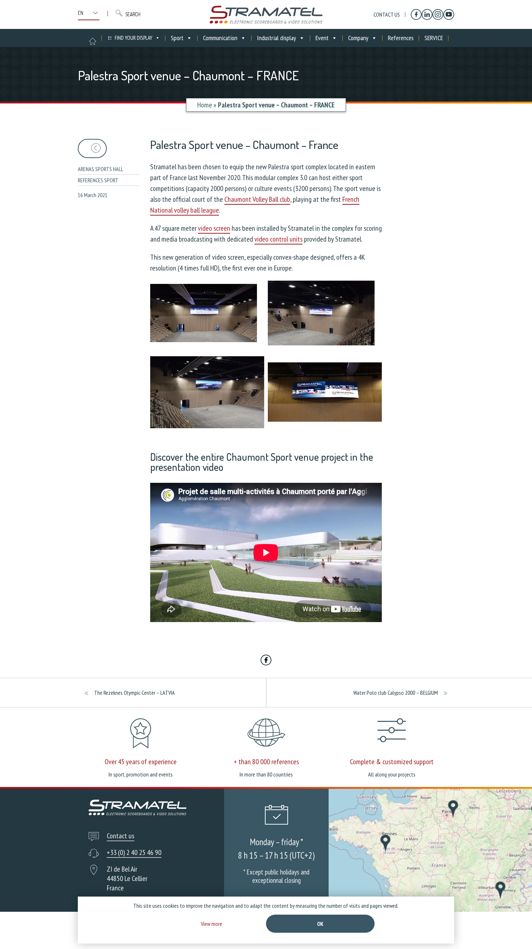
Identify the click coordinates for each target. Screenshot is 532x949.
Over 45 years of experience (141, 761)
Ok (320, 923)
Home (204, 105)
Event (322, 38)
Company (358, 38)
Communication (220, 38)
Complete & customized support (392, 761)
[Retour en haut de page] (513, 930)
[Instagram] (437, 14)
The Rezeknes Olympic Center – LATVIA (134, 692)
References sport (98, 180)
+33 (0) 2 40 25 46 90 (134, 852)
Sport (177, 38)
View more (211, 923)
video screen (214, 228)
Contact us (386, 14)
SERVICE (434, 38)
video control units (278, 239)
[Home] (266, 14)
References (401, 38)
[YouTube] (448, 14)
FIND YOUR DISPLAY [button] (133, 37)
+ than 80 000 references (266, 761)
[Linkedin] (427, 14)
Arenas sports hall (100, 169)
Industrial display (276, 38)
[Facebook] (416, 14)
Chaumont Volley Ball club (257, 199)
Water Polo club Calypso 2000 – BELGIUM (395, 692)
